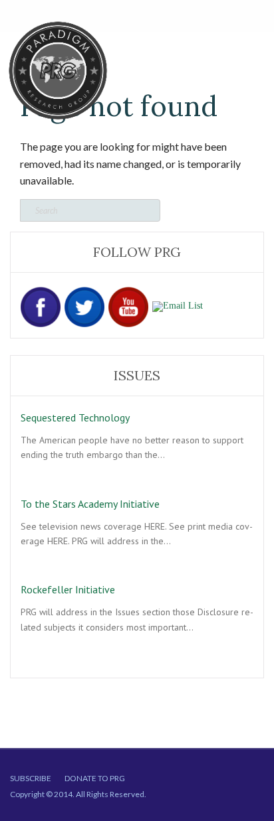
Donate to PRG (95, 778)
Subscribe (30, 778)
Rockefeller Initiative (68, 589)
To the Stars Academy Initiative (90, 503)
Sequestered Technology (75, 417)
